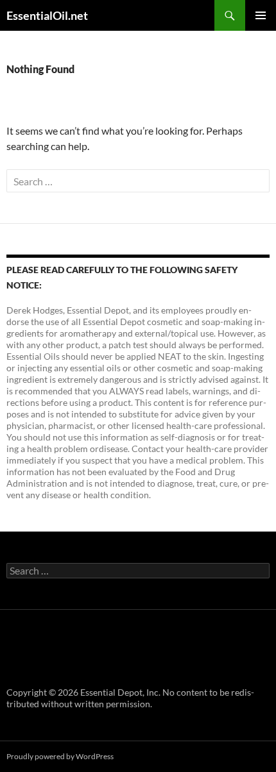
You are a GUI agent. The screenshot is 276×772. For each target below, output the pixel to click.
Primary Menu (260, 15)
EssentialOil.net (47, 15)
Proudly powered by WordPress (60, 756)
